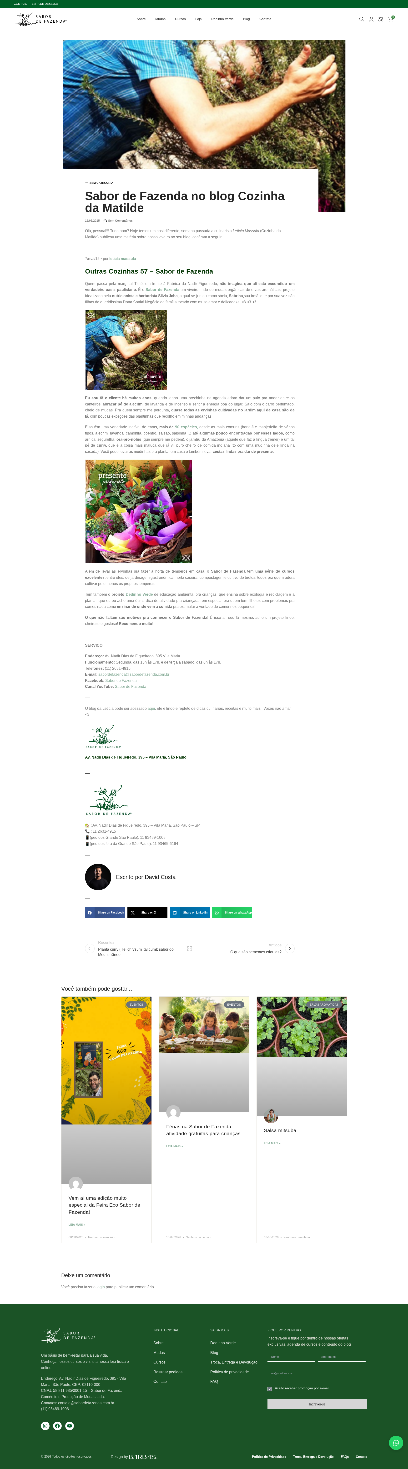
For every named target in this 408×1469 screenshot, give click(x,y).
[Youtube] (69, 1426)
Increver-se (317, 1404)
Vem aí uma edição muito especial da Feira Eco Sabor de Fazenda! (104, 1205)
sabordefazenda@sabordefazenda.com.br (133, 674)
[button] (105, 912)
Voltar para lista (189, 948)
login (100, 1287)
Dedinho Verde (139, 594)
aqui (151, 708)
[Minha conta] (371, 19)
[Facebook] (57, 1426)
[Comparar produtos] (381, 19)
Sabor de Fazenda (162, 290)
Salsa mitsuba (280, 1130)
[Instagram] (45, 1426)
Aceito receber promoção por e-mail (302, 1388)
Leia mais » (77, 1224)
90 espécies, (186, 427)
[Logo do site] (40, 19)
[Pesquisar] (362, 19)
